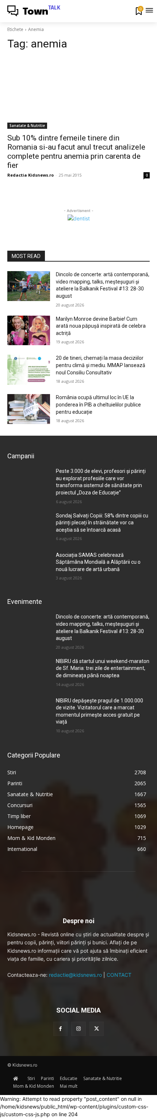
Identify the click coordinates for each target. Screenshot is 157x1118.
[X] (96, 1029)
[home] (17, 1078)
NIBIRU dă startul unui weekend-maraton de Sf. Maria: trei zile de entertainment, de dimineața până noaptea (102, 668)
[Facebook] (60, 1029)
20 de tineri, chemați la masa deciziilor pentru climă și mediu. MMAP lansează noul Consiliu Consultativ (100, 365)
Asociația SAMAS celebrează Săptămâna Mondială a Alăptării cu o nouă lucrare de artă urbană (98, 562)
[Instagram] (78, 1029)
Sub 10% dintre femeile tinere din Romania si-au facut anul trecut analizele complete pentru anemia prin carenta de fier (76, 152)
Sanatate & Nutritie (27, 125)
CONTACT (119, 975)
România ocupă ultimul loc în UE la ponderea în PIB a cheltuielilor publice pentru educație (98, 404)
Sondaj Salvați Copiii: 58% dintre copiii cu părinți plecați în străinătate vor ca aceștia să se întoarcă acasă (102, 523)
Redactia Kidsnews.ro (30, 175)
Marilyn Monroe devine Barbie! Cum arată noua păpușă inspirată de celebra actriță (101, 326)
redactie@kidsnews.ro (75, 975)
